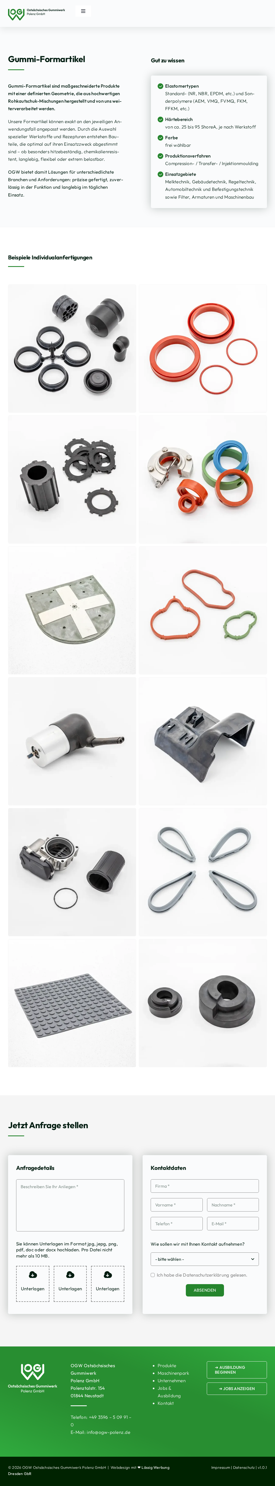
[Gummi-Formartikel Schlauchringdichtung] (72, 812)
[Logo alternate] (36, 11)
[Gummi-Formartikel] (72, 288)
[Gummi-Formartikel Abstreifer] (203, 812)
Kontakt (166, 1403)
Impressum (220, 1467)
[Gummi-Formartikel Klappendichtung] (203, 419)
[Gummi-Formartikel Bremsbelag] (72, 419)
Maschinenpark (173, 1373)
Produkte (167, 1365)
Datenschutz (244, 1467)
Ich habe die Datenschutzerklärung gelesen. (202, 1275)
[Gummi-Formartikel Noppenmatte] (72, 943)
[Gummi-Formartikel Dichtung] (203, 288)
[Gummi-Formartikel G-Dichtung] (203, 550)
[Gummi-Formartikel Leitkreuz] (72, 550)
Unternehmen (172, 1380)
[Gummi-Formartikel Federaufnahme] (203, 943)
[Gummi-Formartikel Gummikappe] (72, 681)
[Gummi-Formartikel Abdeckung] (203, 681)
